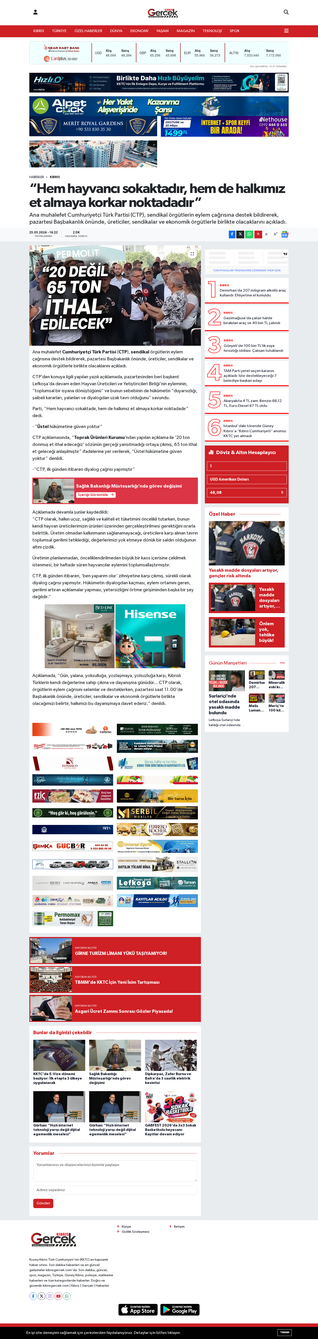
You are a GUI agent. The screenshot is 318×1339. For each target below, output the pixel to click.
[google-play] (180, 1310)
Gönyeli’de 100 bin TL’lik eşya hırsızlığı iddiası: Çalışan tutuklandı (253, 348)
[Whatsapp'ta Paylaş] (249, 234)
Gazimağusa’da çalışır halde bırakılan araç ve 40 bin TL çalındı (251, 320)
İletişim (179, 1226)
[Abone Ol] (285, 234)
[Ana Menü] (286, 31)
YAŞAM (162, 31)
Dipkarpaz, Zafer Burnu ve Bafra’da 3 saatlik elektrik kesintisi (168, 1078)
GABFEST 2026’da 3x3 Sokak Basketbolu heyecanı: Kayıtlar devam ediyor (170, 1129)
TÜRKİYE (59, 31)
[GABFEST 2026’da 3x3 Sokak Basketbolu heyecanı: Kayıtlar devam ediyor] (171, 1107)
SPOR (234, 31)
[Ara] (286, 13)
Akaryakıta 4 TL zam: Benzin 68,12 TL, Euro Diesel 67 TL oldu (252, 403)
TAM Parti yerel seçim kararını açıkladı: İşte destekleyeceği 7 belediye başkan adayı (250, 376)
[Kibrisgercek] (163, 12)
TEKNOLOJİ (212, 31)
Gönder (43, 1203)
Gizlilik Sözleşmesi (135, 1231)
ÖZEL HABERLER (88, 31)
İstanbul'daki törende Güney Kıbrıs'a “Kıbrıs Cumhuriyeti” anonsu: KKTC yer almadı (255, 431)
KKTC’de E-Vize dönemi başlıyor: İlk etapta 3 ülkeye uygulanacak (57, 1078)
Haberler (36, 177)
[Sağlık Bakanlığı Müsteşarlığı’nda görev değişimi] (115, 1055)
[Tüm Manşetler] (282, 663)
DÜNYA (116, 31)
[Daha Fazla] (258, 234)
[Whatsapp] (67, 1296)
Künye (126, 1226)
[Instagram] (50, 1296)
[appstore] (138, 1310)
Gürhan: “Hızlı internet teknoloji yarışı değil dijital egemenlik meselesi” (56, 1129)
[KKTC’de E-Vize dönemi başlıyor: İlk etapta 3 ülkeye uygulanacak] (59, 1055)
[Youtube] (58, 1296)
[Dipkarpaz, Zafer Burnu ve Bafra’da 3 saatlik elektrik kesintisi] (171, 1055)
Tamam (284, 1332)
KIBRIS (38, 31)
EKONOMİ (139, 31)
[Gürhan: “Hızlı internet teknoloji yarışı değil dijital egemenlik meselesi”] (59, 1107)
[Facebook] (33, 1296)
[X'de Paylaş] (240, 234)
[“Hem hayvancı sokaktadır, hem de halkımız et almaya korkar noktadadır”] (115, 295)
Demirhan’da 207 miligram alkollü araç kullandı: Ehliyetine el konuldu (253, 293)
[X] (41, 1296)
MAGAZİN (186, 31)
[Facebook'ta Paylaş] (232, 234)
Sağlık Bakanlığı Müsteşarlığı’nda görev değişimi (110, 1078)
